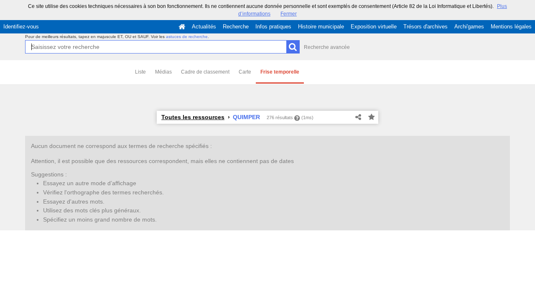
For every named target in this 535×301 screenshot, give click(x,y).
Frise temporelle (279, 72)
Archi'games (469, 26)
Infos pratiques (273, 26)
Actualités (204, 26)
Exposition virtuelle (374, 26)
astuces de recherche (187, 36)
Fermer (288, 14)
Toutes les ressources (192, 117)
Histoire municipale (321, 26)
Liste (140, 72)
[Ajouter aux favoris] (371, 117)
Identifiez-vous (21, 26)
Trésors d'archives (425, 26)
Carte (245, 72)
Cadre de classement (205, 72)
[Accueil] (182, 26)
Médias (163, 72)
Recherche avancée (327, 47)
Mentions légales (511, 26)
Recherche (236, 26)
